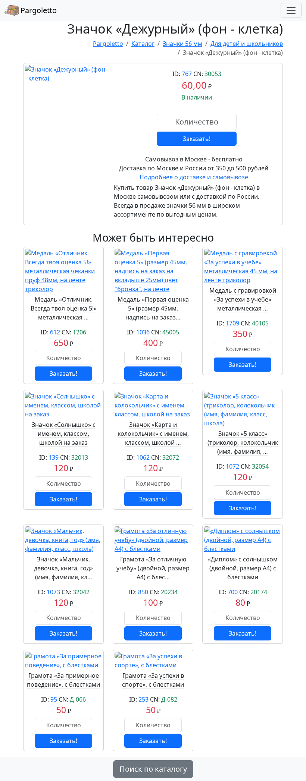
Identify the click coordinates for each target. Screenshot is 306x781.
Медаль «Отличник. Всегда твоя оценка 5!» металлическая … (64, 308)
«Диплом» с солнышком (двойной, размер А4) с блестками (243, 568)
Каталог (142, 44)
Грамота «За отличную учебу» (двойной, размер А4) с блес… (153, 568)
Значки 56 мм (182, 44)
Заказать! (196, 139)
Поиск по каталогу (153, 769)
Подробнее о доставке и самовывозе (194, 177)
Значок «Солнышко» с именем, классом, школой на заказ (64, 434)
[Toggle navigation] (291, 10)
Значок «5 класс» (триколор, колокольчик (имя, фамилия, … (242, 442)
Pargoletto (38, 10)
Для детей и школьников (246, 44)
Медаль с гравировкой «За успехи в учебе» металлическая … (242, 299)
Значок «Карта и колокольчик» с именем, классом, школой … (153, 434)
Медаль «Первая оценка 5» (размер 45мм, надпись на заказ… (153, 308)
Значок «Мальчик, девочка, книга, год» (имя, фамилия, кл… (63, 568)
